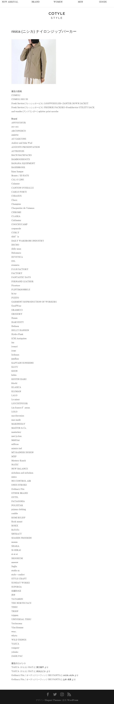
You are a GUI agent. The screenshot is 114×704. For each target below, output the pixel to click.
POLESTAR (17, 505)
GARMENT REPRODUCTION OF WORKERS (34, 302)
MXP (13, 456)
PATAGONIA (18, 501)
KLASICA (16, 387)
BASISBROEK (18, 167)
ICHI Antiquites (18, 338)
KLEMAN (16, 391)
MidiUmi (15, 440)
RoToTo (15, 530)
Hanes (14, 318)
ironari (14, 347)
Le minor (15, 399)
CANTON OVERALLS (22, 188)
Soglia (14, 566)
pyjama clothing (18, 509)
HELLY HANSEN (20, 330)
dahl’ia (15, 237)
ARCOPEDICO (18, 131)
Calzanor (15, 184)
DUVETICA (17, 257)
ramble (14, 513)
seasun (14, 542)
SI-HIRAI (16, 550)
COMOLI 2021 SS (19, 99)
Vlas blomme (17, 628)
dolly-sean (16, 249)
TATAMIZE (17, 599)
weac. (13, 632)
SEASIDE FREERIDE (21, 538)
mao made (16, 420)
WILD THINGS (18, 640)
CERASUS (16, 196)
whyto (14, 636)
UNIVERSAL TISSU (21, 619)
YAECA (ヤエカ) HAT (22, 667)
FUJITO (15, 298)
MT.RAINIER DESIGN (22, 452)
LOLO (14, 412)
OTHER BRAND (19, 493)
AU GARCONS (18, 139)
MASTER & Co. (18, 428)
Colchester (16, 220)
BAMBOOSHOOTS (20, 159)
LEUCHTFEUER (19, 404)
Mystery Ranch (18, 461)
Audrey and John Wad (21, 143)
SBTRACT (16, 534)
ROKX (14, 526)
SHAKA (15, 546)
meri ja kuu (16, 436)
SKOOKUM (17, 558)
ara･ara (14, 127)
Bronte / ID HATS (20, 176)
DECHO (15, 245)
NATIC (15, 465)
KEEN (14, 371)
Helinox (15, 326)
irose (13, 351)
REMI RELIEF (18, 518)
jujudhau (15, 359)
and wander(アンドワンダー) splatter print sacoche (34, 111)
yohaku (14, 652)
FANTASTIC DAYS (21, 277)
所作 (13, 595)
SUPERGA (16, 587)
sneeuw (14, 562)
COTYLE (57, 13)
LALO (14, 395)
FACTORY (16, 273)
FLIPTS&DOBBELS (20, 290)
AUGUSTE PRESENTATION (25, 147)
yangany (15, 648)
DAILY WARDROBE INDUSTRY (27, 241)
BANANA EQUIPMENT (23, 163)
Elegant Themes (53, 700)
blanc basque (17, 172)
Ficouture (15, 286)
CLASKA (15, 216)
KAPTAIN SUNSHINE (22, 363)
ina (12, 342)
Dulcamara (16, 253)
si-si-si (14, 554)
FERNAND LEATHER (22, 281)
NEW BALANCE (19, 469)
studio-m (15, 571)
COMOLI (15, 95)
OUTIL (14, 497)
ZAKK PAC (17, 656)
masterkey (16, 432)
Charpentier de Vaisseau (22, 208)
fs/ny (13, 294)
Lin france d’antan (20, 408)
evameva (15, 265)
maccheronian (17, 416)
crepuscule (16, 229)
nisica (14, 477)
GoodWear (16, 306)
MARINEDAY (18, 424)
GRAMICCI (17, 310)
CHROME (16, 212)
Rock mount (16, 522)
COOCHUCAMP (19, 224)
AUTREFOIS (17, 151)
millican (15, 444)
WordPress (72, 700)
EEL (13, 261)
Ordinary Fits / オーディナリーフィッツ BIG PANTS (35, 675)
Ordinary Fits (17, 489)
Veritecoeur (16, 624)
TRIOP (14, 611)
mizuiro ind (16, 448)
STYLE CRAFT (19, 579)
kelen (13, 375)
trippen (14, 615)
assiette (14, 135)
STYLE (57, 18)
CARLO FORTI (19, 192)
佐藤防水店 (16, 591)
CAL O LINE (17, 180)
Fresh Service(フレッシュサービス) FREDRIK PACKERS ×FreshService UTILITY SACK (52, 107)
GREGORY (16, 314)
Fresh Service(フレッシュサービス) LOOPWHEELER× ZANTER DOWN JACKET (49, 103)
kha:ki (14, 383)
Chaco (14, 200)
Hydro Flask (17, 334)
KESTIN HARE (19, 379)
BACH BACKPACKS (21, 155)
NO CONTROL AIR (21, 481)
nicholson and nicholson (22, 473)
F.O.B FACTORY (19, 269)
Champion (16, 204)
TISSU (14, 607)
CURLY (15, 233)
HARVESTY (17, 322)
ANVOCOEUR (18, 123)
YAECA (15, 644)
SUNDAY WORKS (20, 583)
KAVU (14, 367)
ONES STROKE (19, 485)
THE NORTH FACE (21, 603)
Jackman (15, 355)
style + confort (18, 575)
